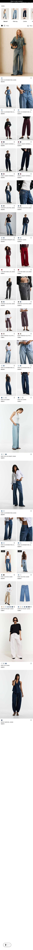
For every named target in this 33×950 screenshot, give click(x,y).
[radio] (1, 78)
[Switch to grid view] (4, 26)
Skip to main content (16, 1)
